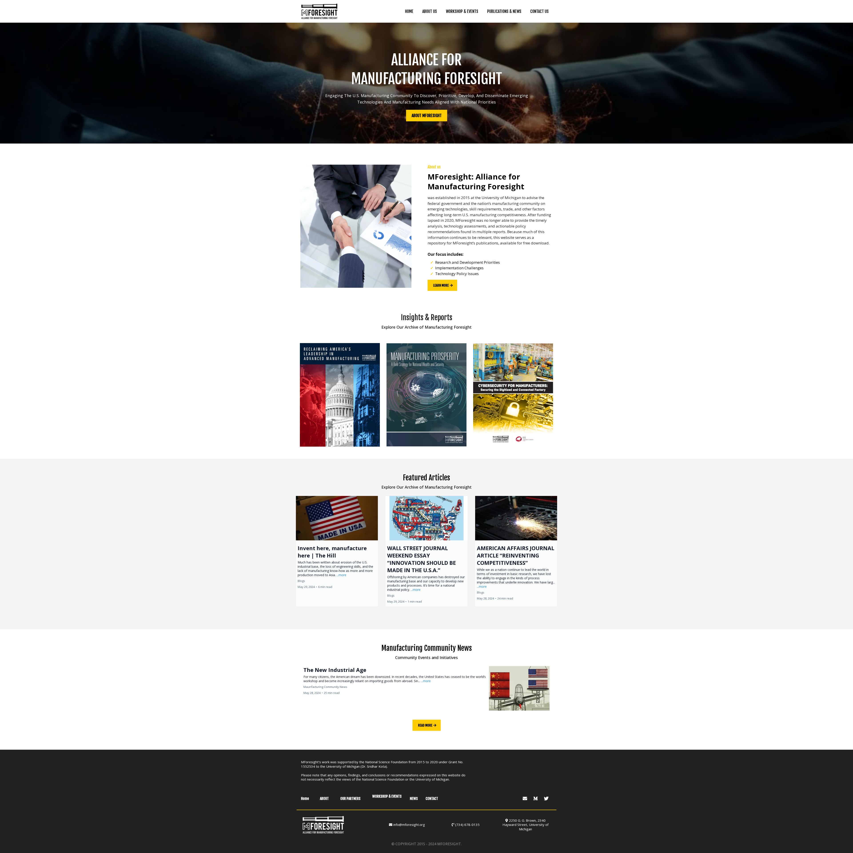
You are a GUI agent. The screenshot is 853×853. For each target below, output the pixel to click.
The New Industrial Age (334, 669)
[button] (337, 551)
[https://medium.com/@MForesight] (536, 798)
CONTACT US (539, 11)
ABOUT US (429, 11)
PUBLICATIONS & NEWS (504, 11)
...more (341, 575)
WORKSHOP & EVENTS (462, 11)
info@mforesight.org (409, 824)
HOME (409, 11)
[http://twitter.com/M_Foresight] (547, 798)
